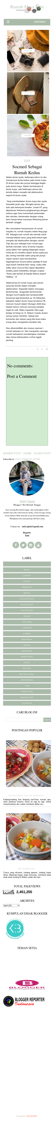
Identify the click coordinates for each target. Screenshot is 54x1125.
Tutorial (27, 703)
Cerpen (27, 575)
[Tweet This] (48, 349)
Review (27, 668)
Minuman (27, 651)
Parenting (27, 657)
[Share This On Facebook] (44, 349)
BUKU (27, 570)
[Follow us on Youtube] (38, 545)
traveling (27, 691)
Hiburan (27, 587)
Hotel (27, 593)
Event (27, 581)
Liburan (27, 628)
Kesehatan (27, 604)
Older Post (42, 453)
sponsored (27, 680)
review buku (27, 674)
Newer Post (12, 453)
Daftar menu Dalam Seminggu (26, 795)
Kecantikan (27, 599)
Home (27, 453)
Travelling (27, 697)
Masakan (27, 639)
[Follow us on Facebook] (15, 545)
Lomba (27, 633)
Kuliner (27, 622)
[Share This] (39, 349)
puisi (27, 662)
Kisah (27, 616)
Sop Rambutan (26, 869)
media (27, 645)
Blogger (32, 1116)
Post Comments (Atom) (27, 459)
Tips (27, 686)
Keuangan (27, 610)
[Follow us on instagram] (30, 545)
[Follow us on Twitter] (23, 545)
